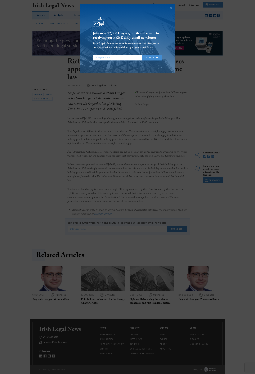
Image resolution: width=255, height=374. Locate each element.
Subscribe (152, 57)
